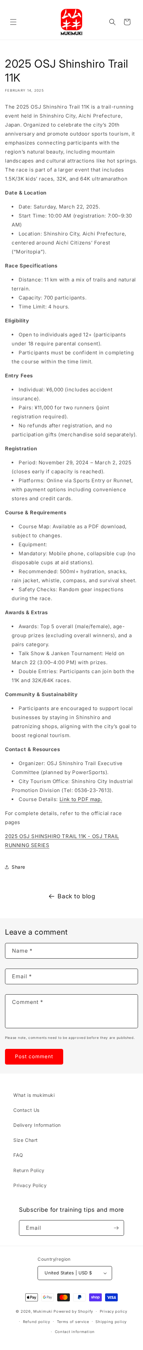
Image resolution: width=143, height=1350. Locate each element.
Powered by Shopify (73, 1311)
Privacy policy (113, 1311)
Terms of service (73, 1321)
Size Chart (25, 1140)
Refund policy (36, 1321)
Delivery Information (37, 1125)
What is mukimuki (34, 1095)
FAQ (18, 1155)
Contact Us (26, 1110)
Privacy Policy (30, 1185)
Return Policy (29, 1170)
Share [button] (18, 867)
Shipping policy (111, 1321)
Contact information (75, 1331)
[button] (13, 22)
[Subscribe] (116, 1228)
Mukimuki (43, 1311)
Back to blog (76, 896)
